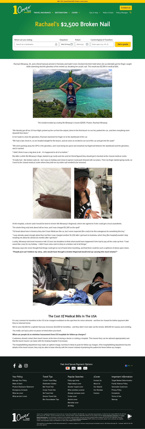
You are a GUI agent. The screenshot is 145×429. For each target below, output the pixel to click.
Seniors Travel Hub (49, 396)
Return (78, 40)
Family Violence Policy (120, 383)
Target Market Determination (122, 380)
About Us (97, 383)
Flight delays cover (74, 383)
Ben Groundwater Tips (51, 399)
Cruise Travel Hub (49, 390)
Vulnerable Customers (119, 387)
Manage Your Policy (19, 380)
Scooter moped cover (75, 387)
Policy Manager (122, 13)
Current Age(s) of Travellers (102, 40)
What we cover (17, 393)
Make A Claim (108, 13)
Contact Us (98, 380)
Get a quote (123, 44)
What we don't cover (19, 396)
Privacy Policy (116, 390)
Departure (64, 40)
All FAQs (71, 406)
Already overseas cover (76, 393)
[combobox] (35, 44)
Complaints (116, 393)
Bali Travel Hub (48, 387)
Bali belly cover (73, 402)
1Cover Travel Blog (49, 380)
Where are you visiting (23, 40)
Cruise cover (72, 396)
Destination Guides (49, 383)
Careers (96, 393)
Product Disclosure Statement (23, 387)
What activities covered (76, 390)
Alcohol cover (72, 399)
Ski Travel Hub (48, 393)
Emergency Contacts (19, 390)
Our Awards (98, 387)
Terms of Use (116, 396)
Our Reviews (98, 390)
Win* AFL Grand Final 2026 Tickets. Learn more (72, 1)
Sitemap (114, 399)
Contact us (125, 8)
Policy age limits (73, 380)
